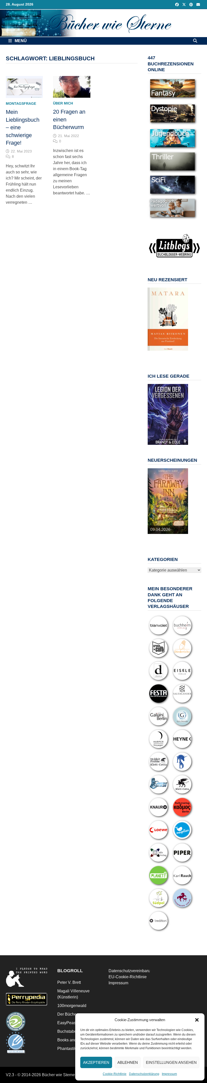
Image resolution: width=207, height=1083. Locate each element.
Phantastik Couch (73, 1048)
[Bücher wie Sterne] (103, 23)
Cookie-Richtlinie (114, 1074)
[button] (196, 1019)
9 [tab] (170, 356)
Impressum (169, 1074)
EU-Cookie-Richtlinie (128, 977)
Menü (20, 41)
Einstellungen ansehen (171, 1062)
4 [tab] (170, 353)
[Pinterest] (191, 4)
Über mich (63, 103)
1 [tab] (153, 353)
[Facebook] (177, 4)
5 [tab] (176, 353)
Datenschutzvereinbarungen (134, 971)
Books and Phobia (73, 1040)
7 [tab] (159, 356)
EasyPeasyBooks (73, 1023)
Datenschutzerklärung (144, 1074)
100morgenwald (71, 1005)
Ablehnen (127, 1062)
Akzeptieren (96, 1062)
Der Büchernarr (71, 1014)
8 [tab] (165, 356)
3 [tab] (165, 353)
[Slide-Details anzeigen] (168, 319)
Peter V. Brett (69, 982)
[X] (184, 4)
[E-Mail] (198, 4)
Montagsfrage (21, 103)
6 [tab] (182, 353)
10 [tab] (176, 356)
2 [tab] (159, 353)
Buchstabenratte (72, 1031)
